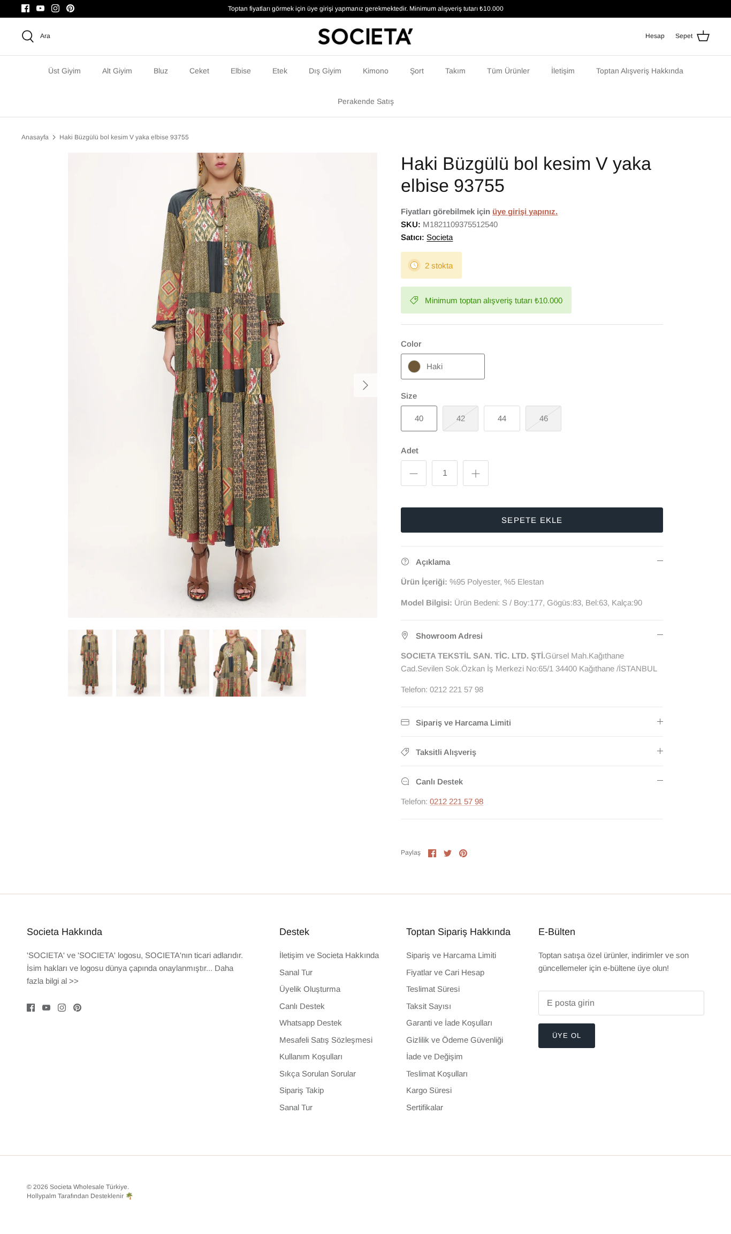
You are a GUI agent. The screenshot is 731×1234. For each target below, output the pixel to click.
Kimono (376, 70)
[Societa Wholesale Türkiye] (365, 36)
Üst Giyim (64, 70)
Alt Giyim (117, 70)
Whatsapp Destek (310, 1022)
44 (502, 418)
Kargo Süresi (429, 1090)
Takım (455, 70)
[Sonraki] (365, 385)
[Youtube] (40, 8)
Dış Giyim (325, 70)
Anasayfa (35, 137)
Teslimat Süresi (433, 988)
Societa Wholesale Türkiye (88, 1187)
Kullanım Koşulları (310, 1056)
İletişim (563, 70)
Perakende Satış (366, 101)
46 (543, 418)
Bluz (161, 70)
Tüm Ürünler (508, 70)
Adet (409, 450)
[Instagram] (55, 8)
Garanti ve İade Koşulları (449, 1022)
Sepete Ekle (531, 520)
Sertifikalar (424, 1107)
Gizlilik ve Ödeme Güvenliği (454, 1039)
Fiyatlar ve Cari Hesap (445, 972)
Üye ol (566, 1035)
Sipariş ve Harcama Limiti (451, 955)
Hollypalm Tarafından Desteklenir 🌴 (80, 1196)
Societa (440, 237)
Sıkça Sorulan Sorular (317, 1073)
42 (460, 418)
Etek (279, 70)
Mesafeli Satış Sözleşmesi (325, 1039)
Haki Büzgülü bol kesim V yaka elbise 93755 (124, 137)
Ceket (199, 70)
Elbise (241, 70)
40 (419, 418)
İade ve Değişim (434, 1056)
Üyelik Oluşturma (309, 988)
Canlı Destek (302, 1006)
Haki (435, 366)
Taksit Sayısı (428, 1006)
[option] (223, 385)
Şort (417, 70)
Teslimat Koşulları (437, 1073)
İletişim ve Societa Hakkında (329, 955)
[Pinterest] (70, 8)
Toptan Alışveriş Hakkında (639, 70)
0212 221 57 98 (456, 801)
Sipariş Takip (301, 1090)
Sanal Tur (296, 972)
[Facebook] (25, 8)
